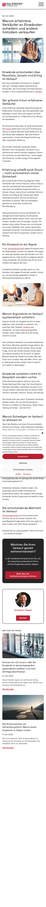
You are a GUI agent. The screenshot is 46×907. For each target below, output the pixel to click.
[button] (42, 433)
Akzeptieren (23, 456)
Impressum (27, 474)
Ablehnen (23, 463)
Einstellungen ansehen (23, 469)
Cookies (18, 474)
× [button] (44, 419)
